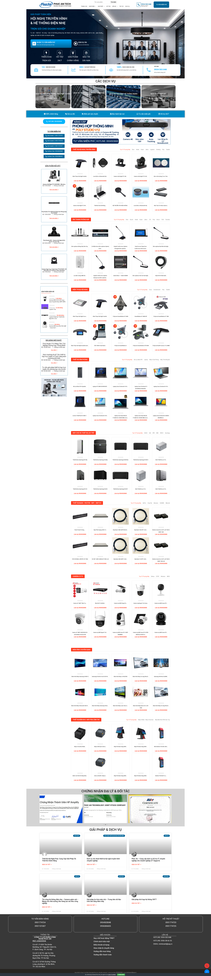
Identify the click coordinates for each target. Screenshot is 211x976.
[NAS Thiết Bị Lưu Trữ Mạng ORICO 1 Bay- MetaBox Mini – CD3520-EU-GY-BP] (161, 475)
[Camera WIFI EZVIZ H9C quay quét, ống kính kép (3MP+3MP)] (44, 298)
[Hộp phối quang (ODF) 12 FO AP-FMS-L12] (100, 516)
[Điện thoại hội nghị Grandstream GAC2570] (80, 332)
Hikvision (156, 503)
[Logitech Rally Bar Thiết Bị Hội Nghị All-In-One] (44, 315)
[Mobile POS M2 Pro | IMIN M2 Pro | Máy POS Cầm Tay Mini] (161, 762)
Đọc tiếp (53, 350)
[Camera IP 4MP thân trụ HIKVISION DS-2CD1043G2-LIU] (80, 590)
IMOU (168, 576)
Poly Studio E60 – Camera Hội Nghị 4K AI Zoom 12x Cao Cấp (54, 241)
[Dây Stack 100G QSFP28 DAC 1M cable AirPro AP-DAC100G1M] (120, 516)
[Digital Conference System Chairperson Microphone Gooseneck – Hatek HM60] (100, 262)
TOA (162, 219)
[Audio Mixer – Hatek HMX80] (120, 262)
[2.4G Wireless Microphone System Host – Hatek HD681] (100, 233)
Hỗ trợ (108, 6)
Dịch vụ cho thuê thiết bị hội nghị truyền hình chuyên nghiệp (103, 860)
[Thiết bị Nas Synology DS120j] (80, 446)
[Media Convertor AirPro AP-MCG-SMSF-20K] (161, 516)
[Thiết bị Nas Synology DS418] (100, 475)
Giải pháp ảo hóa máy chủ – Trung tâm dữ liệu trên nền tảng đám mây (104, 900)
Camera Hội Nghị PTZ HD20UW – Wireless (54, 184)
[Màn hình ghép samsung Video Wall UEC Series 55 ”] (100, 692)
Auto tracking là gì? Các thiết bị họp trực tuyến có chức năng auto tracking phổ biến (54, 356)
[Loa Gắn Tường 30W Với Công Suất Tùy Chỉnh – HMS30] (80, 262)
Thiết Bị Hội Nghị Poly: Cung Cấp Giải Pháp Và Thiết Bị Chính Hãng (59, 860)
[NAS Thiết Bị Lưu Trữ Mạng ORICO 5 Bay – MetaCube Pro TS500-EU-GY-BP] (141, 475)
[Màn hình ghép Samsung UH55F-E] (80, 663)
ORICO (161, 433)
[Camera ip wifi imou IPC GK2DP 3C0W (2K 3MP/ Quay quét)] (161, 619)
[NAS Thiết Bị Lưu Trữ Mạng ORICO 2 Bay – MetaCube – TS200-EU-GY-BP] (161, 446)
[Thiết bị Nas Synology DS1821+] (141, 446)
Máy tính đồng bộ (165, 359)
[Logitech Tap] (44, 306)
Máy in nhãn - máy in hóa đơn (145, 719)
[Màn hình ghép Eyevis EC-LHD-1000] (141, 692)
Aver (133, 149)
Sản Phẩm (92, 6)
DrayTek (150, 503)
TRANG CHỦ (84, 6)
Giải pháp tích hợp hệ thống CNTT (144, 899)
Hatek (137, 149)
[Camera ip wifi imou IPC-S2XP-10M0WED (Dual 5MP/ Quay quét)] (120, 619)
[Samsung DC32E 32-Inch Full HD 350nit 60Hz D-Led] (100, 663)
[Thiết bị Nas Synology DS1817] (120, 475)
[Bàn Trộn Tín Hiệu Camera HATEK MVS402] (161, 192)
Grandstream (157, 289)
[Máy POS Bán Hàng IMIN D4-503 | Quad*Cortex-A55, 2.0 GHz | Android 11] (120, 762)
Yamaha (167, 219)
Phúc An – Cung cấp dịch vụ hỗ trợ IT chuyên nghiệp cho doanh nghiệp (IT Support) (148, 860)
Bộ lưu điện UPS (138, 359)
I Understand (121, 974)
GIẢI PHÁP (100, 6)
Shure (158, 219)
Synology (167, 433)
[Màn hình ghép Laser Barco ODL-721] (120, 692)
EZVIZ (157, 576)
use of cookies (112, 974)
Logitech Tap (52, 309)
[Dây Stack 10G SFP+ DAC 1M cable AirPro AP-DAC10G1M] (141, 516)
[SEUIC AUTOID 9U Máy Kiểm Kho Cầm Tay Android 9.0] (80, 762)
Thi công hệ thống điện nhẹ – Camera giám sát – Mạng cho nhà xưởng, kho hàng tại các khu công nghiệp (60, 901)
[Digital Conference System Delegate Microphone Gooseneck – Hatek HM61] (120, 233)
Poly (163, 149)
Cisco (150, 289)
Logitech (152, 149)
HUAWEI (162, 503)
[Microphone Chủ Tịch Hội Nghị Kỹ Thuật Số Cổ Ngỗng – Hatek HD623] (140, 262)
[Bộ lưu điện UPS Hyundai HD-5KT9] (80, 373)
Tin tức (121, 6)
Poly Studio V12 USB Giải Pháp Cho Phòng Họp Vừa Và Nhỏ (54, 212)
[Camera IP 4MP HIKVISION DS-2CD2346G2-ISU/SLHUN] (80, 619)
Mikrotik (168, 503)
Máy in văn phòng (154, 359)
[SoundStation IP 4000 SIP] (141, 303)
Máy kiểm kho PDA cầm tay (162, 719)
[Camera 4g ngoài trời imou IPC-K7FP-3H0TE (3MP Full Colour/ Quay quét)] (141, 590)
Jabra (146, 149)
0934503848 (119, 972)
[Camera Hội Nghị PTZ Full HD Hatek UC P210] (141, 163)
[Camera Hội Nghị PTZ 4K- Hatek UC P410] (80, 192)
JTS (150, 219)
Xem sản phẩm (54, 189)
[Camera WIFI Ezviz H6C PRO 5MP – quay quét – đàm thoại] (44, 324)
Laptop (146, 359)
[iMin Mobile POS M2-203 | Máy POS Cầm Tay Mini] (161, 733)
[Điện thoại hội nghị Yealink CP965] (80, 163)
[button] (41, 809)
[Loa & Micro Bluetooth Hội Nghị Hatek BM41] (141, 192)
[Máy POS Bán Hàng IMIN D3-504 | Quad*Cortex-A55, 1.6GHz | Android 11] (141, 762)
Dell (150, 433)
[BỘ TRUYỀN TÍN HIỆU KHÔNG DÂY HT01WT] (120, 192)
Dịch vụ (127, 6)
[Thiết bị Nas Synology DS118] (80, 475)
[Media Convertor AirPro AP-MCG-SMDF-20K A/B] (161, 545)
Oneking (158, 149)
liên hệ (114, 6)
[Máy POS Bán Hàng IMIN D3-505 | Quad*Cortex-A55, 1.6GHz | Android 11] (141, 733)
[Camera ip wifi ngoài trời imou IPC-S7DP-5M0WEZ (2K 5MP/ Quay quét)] (100, 619)
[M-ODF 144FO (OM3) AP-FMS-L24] (100, 545)
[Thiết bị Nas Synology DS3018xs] (120, 446)
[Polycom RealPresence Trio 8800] (161, 332)
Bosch (131, 219)
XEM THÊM (53, 98)
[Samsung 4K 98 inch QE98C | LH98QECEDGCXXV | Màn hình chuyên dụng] (161, 663)
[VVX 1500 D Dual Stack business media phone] (100, 332)
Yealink (168, 149)
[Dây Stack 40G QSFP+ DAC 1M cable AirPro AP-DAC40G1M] (120, 545)
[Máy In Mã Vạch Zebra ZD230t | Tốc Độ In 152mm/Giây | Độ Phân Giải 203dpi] (100, 733)
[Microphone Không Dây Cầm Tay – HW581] (80, 233)
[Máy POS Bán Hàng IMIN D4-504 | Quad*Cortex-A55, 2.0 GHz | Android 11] (120, 733)
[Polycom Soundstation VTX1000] (141, 332)
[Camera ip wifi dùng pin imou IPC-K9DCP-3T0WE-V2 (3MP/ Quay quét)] (120, 590)
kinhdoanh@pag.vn (131, 972)
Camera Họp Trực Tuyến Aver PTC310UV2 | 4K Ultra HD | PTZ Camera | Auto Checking (54, 269)
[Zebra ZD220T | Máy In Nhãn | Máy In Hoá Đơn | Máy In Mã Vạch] (100, 762)
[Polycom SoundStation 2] (120, 332)
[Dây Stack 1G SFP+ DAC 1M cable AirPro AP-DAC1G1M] (141, 545)
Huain (142, 149)
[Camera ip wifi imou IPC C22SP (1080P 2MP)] (161, 590)
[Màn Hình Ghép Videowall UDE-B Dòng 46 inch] (80, 692)
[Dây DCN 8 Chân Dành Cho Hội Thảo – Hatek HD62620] (161, 262)
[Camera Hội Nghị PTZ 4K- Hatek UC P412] (120, 163)
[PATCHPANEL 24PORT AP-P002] (80, 545)
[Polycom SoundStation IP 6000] (120, 303)
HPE (154, 433)
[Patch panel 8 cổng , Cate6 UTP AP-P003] (80, 516)
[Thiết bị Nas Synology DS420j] (100, 446)
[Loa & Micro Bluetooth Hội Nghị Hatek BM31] (100, 163)
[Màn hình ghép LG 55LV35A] (120, 663)
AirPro (144, 503)
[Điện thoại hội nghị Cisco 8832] (80, 303)
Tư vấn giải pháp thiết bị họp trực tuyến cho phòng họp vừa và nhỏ (54, 368)
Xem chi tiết (46, 864)
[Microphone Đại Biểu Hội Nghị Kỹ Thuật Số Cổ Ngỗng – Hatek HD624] (161, 233)
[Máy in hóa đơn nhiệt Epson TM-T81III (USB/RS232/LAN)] (80, 733)
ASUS (145, 433)
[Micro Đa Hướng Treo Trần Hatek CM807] (161, 163)
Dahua (152, 576)
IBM (157, 433)
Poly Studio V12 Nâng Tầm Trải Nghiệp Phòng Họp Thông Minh (54, 344)
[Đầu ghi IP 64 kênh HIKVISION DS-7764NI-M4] (100, 590)
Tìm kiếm (113, 2)
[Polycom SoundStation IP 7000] (161, 303)
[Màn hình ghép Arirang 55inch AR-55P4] (141, 663)
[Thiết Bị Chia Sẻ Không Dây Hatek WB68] (100, 192)
